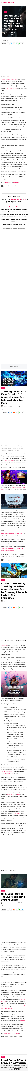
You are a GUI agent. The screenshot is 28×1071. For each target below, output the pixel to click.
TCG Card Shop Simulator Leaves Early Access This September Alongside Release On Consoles (14, 215)
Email (24, 199)
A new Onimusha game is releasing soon (11, 533)
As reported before (9, 460)
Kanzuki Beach (16, 813)
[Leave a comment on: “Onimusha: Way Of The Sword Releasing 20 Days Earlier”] (2, 906)
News (5, 12)
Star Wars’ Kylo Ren (11, 88)
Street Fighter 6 (13, 559)
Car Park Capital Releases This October (14, 228)
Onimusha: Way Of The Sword (16, 1036)
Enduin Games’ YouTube (7, 774)
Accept (16, 1069)
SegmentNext (16, 182)
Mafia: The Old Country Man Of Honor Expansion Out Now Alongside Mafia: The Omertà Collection (14, 210)
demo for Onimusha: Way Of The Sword (13, 980)
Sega (18, 794)
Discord (19, 199)
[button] (14, 477)
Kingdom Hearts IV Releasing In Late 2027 (14, 224)
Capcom (6, 186)
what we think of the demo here (11, 1033)
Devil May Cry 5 (20, 186)
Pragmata (22, 1020)
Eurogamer (8, 182)
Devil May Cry (12, 186)
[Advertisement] (14, 60)
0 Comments (5, 40)
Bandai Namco (10, 794)
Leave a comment (14, 366)
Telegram (13, 199)
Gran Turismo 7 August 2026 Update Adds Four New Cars (14, 220)
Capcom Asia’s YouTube (7, 771)
